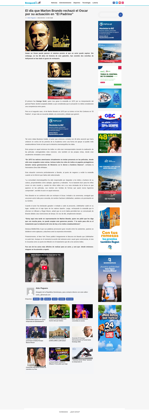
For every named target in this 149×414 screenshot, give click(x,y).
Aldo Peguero (31, 18)
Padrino (61, 299)
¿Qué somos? (75, 412)
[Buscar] (121, 14)
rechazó (70, 299)
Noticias (54, 3)
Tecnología (86, 3)
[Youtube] (120, 3)
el (42, 299)
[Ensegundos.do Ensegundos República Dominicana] (33, 2)
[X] (117, 3)
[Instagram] (123, 3)
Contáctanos (63, 412)
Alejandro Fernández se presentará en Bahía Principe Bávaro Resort (34, 340)
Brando (36, 299)
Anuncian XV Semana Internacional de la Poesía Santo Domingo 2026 (81, 339)
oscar (55, 299)
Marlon (47, 299)
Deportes (76, 3)
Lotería (95, 3)
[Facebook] (114, 3)
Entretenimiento (65, 3)
